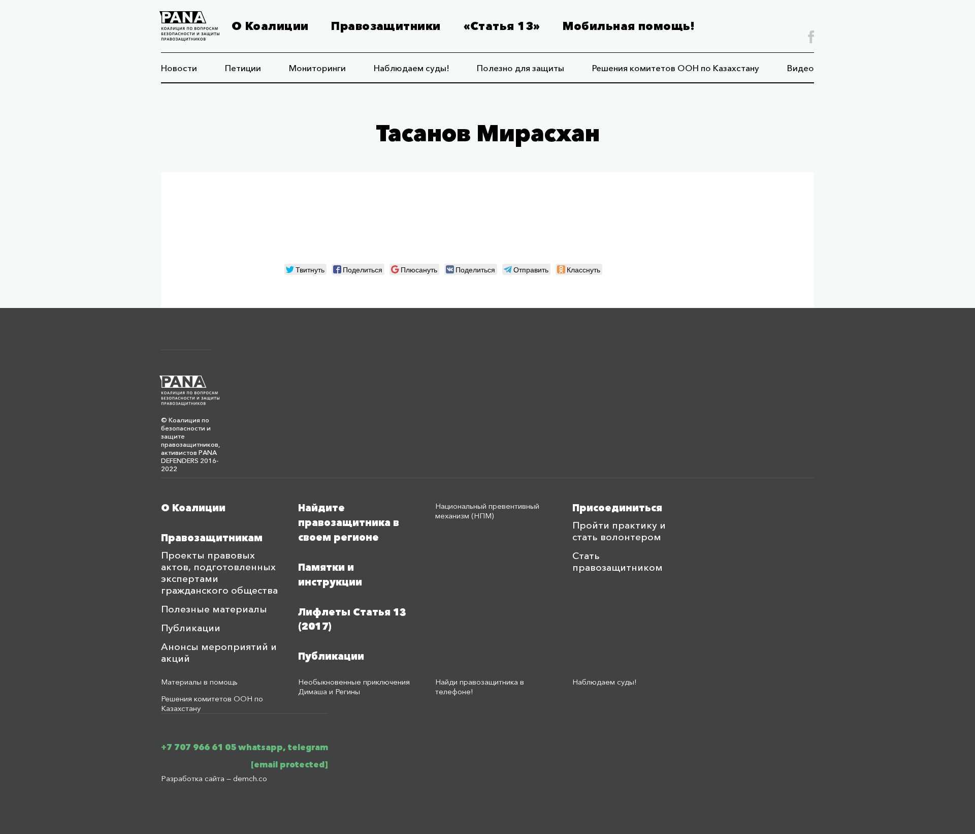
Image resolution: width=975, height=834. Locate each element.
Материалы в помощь (199, 682)
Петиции (243, 68)
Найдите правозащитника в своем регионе (348, 522)
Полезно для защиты (520, 68)
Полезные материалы (214, 609)
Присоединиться (617, 508)
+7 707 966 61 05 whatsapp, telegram (244, 747)
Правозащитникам (212, 538)
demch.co (250, 778)
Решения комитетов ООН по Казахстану (675, 68)
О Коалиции (270, 26)
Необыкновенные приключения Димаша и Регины (354, 686)
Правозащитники (385, 26)
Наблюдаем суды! (411, 68)
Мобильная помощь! (629, 26)
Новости (179, 68)
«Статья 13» (502, 26)
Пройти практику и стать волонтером (619, 531)
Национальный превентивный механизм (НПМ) (487, 510)
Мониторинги (317, 68)
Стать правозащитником (617, 561)
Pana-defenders (189, 26)
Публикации (190, 628)
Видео (800, 68)
